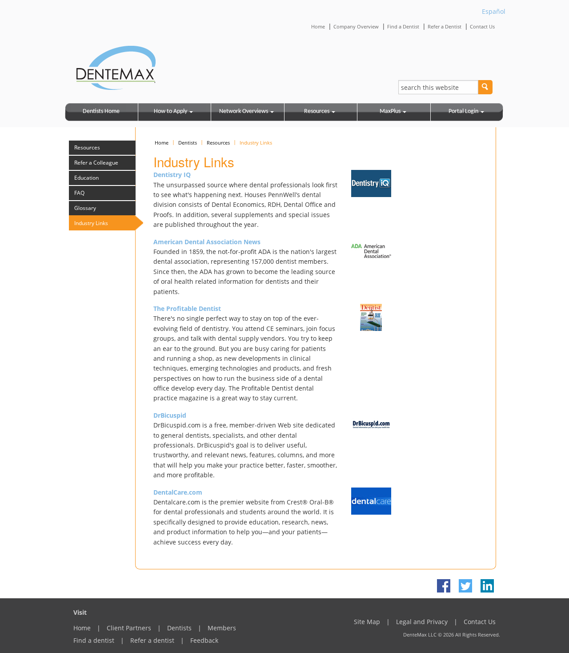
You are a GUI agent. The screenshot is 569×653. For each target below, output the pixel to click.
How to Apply (170, 111)
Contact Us (482, 26)
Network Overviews (243, 111)
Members (222, 628)
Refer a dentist (152, 640)
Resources (316, 111)
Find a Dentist (403, 26)
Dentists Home (101, 111)
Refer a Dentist (444, 26)
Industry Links (91, 223)
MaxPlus (390, 111)
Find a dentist (93, 640)
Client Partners (129, 628)
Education (86, 177)
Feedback (204, 640)
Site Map (367, 621)
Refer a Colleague (96, 162)
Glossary (85, 208)
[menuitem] (101, 112)
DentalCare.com (177, 492)
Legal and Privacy (422, 621)
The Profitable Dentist (187, 308)
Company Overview (356, 26)
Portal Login (463, 111)
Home (318, 26)
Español (493, 11)
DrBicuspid (169, 415)
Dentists (187, 142)
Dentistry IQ (172, 174)
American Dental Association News (206, 242)
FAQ (79, 193)
